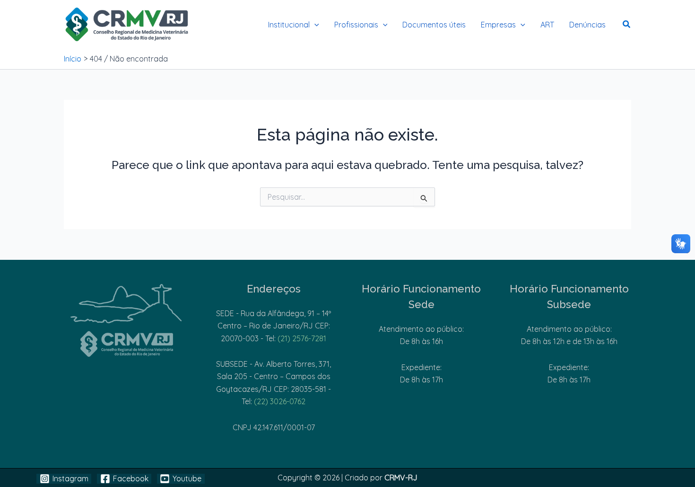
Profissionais (356, 24)
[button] (314, 25)
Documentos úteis (434, 24)
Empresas (498, 24)
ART (547, 24)
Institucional (289, 24)
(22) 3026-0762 (279, 401)
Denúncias (587, 24)
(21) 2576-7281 (302, 338)
